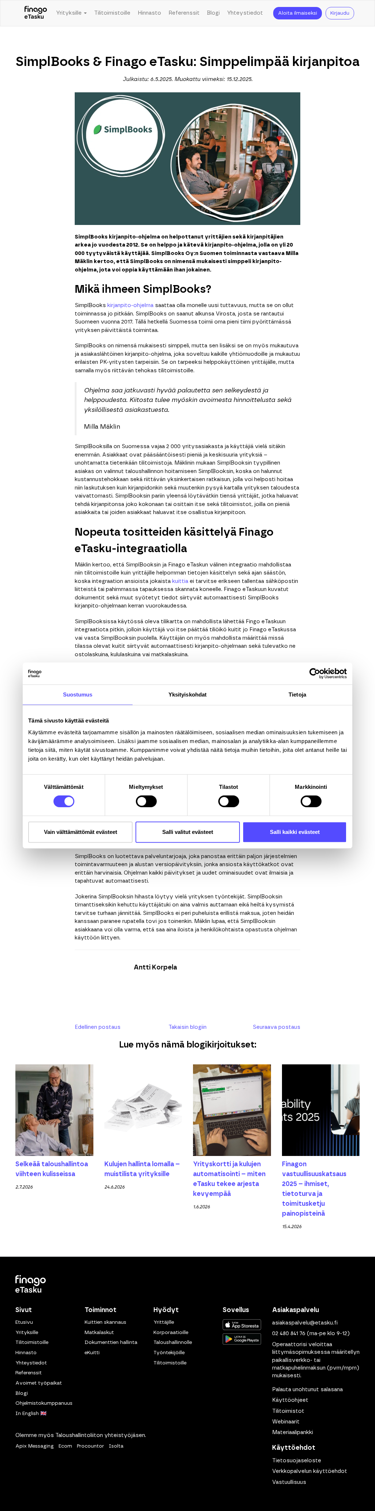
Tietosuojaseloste (296, 1460)
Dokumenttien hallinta (111, 1342)
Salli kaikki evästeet (295, 832)
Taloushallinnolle (172, 1342)
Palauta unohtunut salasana (307, 1389)
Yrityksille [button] (69, 13)
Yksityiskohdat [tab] (187, 694)
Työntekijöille (169, 1352)
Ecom (65, 1446)
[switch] (146, 801)
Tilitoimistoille (112, 13)
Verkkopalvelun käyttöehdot (309, 1471)
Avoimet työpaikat (38, 1383)
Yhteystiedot (245, 13)
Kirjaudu (339, 13)
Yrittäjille (163, 1322)
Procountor (90, 1446)
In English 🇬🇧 (31, 1413)
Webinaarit (286, 1422)
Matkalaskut (99, 1332)
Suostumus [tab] (78, 694)
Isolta (116, 1446)
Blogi (213, 13)
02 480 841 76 (288, 1333)
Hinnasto (149, 13)
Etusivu (24, 1322)
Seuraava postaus (276, 1027)
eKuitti (92, 1352)
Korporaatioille (170, 1332)
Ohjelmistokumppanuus (44, 1403)
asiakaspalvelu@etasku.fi (305, 1323)
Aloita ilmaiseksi (297, 13)
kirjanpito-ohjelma (130, 305)
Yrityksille (26, 1332)
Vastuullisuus (289, 1482)
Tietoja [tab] (297, 694)
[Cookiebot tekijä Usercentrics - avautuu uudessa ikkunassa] (315, 673)
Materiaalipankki (292, 1432)
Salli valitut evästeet (187, 832)
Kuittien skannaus (105, 1322)
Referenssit (184, 13)
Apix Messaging (34, 1446)
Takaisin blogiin (187, 1027)
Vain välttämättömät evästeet (80, 832)
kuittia (180, 581)
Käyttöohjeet (290, 1400)
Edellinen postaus (97, 1027)
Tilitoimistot (288, 1411)
